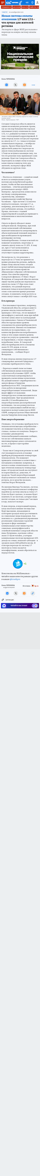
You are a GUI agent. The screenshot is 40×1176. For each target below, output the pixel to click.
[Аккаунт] (37, 2)
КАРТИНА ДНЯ (10, 600)
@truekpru (15, 579)
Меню (2, 2)
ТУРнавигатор (6, 7)
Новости (25, 7)
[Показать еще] (33, 84)
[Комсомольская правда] (12, 2)
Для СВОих (16, 7)
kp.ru (36, 586)
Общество (4, 12)
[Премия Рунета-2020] (20, 3)
